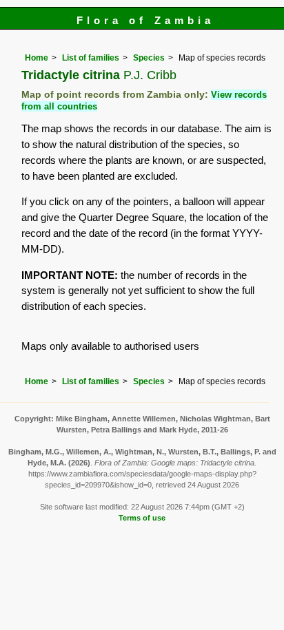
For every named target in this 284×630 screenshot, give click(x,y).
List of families (90, 58)
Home (36, 58)
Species (149, 58)
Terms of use (142, 518)
